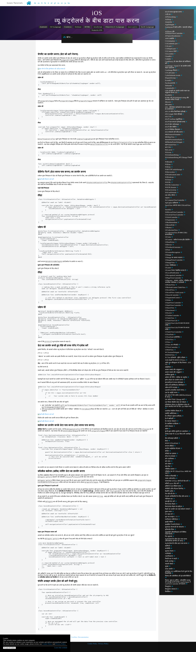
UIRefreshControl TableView (175, 287)
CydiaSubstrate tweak (173, 75)
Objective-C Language (115, 27)
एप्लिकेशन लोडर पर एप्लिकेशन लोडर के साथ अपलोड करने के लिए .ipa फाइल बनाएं (178, 405)
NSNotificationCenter (173, 174)
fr (42, 3)
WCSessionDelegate (172, 352)
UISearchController (172, 295)
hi (45, 3)
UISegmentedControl (172, 297)
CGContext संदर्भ (171, 51)
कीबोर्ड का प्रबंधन (171, 453)
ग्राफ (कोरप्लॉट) (170, 478)
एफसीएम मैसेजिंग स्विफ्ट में (173, 411)
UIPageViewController (173, 278)
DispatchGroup (170, 78)
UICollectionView (171, 230)
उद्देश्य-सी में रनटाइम (171, 387)
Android (43, 27)
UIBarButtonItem (171, 222)
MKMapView (170, 137)
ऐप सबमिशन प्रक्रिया (172, 423)
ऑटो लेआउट (169, 426)
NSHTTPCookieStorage (173, 169)
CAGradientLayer (171, 43)
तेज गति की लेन (170, 493)
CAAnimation (170, 41)
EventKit (168, 80)
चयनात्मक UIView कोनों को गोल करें (177, 481)
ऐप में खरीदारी (169, 418)
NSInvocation (170, 172)
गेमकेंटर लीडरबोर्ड (171, 476)
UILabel (168, 268)
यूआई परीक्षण (169, 522)
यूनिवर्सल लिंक (169, 529)
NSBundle (169, 162)
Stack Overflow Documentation (78, 637)
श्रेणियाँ (167, 546)
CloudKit (168, 56)
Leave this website (60, 648)
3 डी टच (168, 14)
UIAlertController (171, 217)
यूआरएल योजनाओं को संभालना (174, 527)
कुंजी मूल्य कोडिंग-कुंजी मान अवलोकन (176, 431)
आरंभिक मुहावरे (170, 374)
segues (167, 197)
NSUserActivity (171, 190)
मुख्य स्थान (168, 511)
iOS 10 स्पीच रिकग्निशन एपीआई (175, 111)
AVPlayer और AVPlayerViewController (174, 32)
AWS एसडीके (169, 38)
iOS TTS (168, 116)
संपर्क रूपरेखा (169, 561)
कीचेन (167, 451)
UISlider (168, 300)
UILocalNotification (172, 273)
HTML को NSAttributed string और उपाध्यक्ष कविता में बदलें (177, 98)
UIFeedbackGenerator (173, 247)
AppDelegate (170, 24)
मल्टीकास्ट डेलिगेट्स (171, 519)
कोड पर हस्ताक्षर (170, 456)
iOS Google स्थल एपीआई (173, 114)
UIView (168, 342)
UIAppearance (170, 220)
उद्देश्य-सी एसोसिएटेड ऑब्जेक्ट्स (175, 385)
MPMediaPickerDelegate (174, 142)
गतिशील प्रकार (170, 469)
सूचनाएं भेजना (169, 551)
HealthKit (168, 95)
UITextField (169, 334)
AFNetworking (170, 17)
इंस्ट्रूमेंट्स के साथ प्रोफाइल (174, 382)
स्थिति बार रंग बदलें (171, 558)
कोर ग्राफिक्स (169, 458)
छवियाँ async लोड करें (172, 483)
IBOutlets (168, 104)
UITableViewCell (171, 320)
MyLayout (169, 150)
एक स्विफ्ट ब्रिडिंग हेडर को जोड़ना (176, 402)
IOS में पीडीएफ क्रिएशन (173, 129)
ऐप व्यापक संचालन (171, 421)
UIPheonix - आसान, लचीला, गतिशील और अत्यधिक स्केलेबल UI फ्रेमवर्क (178, 281)
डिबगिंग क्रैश (169, 491)
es (39, 3)
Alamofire (169, 22)
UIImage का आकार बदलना (174, 257)
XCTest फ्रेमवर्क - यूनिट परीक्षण (175, 357)
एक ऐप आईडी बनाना (171, 392)
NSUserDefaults (171, 192)
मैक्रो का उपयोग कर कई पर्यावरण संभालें (177, 509)
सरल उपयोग (169, 569)
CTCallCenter (170, 73)
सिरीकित (168, 591)
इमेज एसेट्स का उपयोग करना (174, 380)
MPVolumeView (171, 145)
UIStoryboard (170, 310)
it (48, 3)
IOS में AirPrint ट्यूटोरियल (174, 119)
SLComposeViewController (175, 200)
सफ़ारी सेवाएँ (169, 564)
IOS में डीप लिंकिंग (171, 127)
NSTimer (168, 180)
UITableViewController (173, 332)
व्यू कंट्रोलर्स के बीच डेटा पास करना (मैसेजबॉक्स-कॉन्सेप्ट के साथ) (176, 540)
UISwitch (168, 313)
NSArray (168, 152)
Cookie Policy (92, 644)
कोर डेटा (168, 461)
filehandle (168, 85)
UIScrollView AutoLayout (174, 292)
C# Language (55, 27)
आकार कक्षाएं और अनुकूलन (173, 369)
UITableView (170, 318)
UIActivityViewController (174, 215)
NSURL (168, 182)
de (35, 3)
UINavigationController (173, 275)
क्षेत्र (166, 441)
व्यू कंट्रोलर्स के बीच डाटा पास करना (176, 543)
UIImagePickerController (174, 260)
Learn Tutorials (14, 3)
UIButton (168, 227)
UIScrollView (170, 290)
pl (55, 3)
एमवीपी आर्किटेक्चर (171, 413)
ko (69, 3)
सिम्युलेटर (168, 586)
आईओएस (168, 367)
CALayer (168, 46)
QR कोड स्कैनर (170, 195)
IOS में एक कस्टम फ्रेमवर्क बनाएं (175, 122)
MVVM (168, 147)
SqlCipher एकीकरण (172, 203)
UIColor (168, 237)
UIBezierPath (170, 225)
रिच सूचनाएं (169, 536)
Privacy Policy (103, 644)
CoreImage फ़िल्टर (171, 70)
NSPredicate (169, 177)
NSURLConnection (172, 185)
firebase (78, 27)
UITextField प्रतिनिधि (172, 337)
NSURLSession (171, 187)
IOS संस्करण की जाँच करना (174, 132)
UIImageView (170, 262)
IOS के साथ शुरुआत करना (173, 12)
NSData (168, 164)
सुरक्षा (167, 566)
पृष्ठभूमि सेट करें (170, 501)
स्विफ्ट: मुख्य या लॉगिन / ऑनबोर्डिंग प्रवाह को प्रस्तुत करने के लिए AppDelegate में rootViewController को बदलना (178, 582)
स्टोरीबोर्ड (168, 553)
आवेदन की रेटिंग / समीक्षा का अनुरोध (176, 377)
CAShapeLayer (170, 49)
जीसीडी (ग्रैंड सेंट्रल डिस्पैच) (174, 488)
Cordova (67, 27)
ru (58, 3)
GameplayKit (170, 88)
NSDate (168, 167)
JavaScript (98, 27)
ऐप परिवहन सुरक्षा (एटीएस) (173, 416)
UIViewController (171, 347)
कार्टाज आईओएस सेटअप (173, 448)
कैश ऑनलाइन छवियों (171, 438)
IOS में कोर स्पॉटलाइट (172, 124)
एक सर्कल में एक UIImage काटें (175, 399)
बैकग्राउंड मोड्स (170, 504)
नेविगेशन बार (169, 499)
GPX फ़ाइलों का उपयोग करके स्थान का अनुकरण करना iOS (177, 91)
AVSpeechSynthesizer (173, 36)
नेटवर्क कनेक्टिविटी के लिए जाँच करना (177, 496)
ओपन (167, 429)
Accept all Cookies (9, 648)
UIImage (168, 255)
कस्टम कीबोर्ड (169, 446)
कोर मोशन (168, 464)
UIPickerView (170, 285)
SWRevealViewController (174, 212)
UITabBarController (172, 315)
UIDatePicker (170, 242)
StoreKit (168, 210)
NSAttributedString (172, 155)
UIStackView (170, 308)
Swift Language (147, 27)
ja (65, 3)
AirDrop (168, 19)
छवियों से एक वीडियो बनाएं (173, 486)
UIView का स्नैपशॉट (172, 345)
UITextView (169, 339)
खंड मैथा (168, 466)
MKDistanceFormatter (173, 134)
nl (51, 3)
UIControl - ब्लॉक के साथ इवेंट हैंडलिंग (177, 239)
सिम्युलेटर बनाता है (171, 589)
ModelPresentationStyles (174, 139)
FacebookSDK (170, 83)
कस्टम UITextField (171, 443)
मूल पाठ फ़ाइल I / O (171, 516)
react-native (133, 27)
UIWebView (169, 350)
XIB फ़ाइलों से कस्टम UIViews (175, 360)
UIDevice (168, 245)
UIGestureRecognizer (173, 252)
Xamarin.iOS (97, 30)
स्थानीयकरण (169, 556)
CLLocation (169, 54)
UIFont (168, 250)
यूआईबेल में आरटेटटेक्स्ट (172, 524)
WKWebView (170, 355)
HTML (87, 27)
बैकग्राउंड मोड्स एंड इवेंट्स (173, 506)
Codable (168, 59)
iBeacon (168, 102)
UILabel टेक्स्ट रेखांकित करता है (175, 270)
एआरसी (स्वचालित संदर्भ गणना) (175, 390)
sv (62, 3)
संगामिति (168, 548)
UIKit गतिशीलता (170, 265)
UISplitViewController (173, 303)
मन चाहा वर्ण (169, 514)
